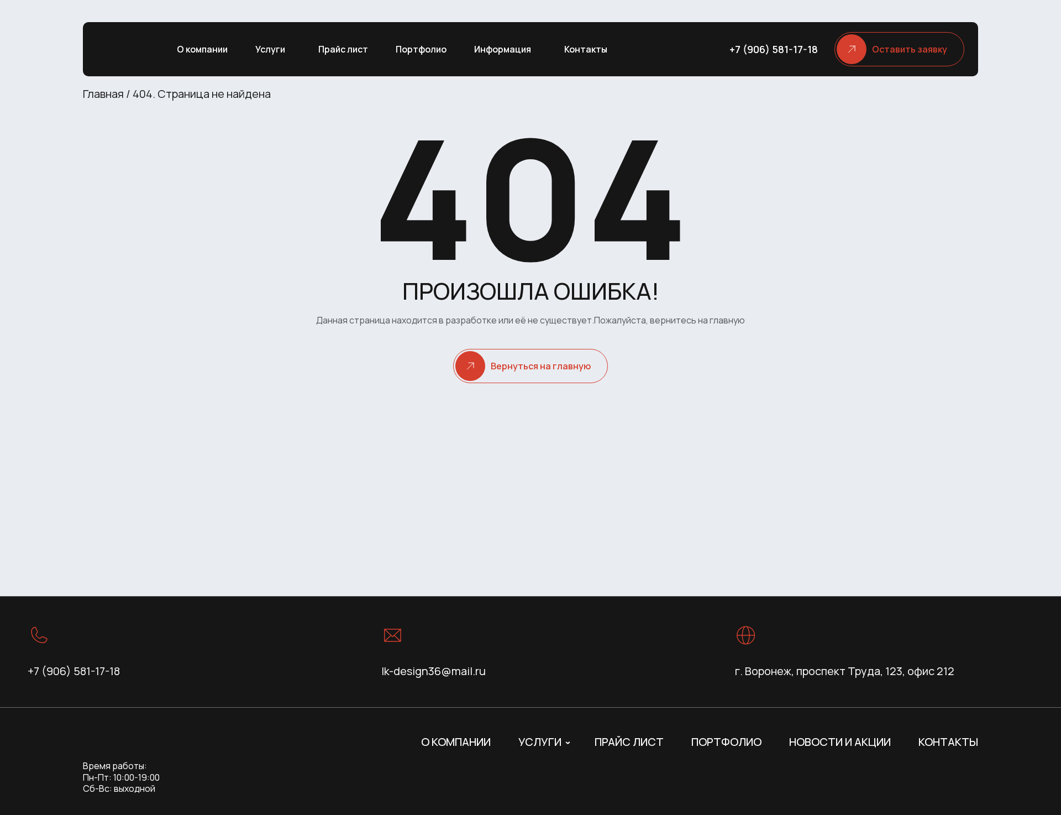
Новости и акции (840, 741)
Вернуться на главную (541, 366)
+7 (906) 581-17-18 (773, 49)
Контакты (585, 49)
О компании (202, 49)
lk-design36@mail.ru (433, 671)
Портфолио (421, 49)
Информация (502, 49)
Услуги (270, 49)
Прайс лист (343, 49)
